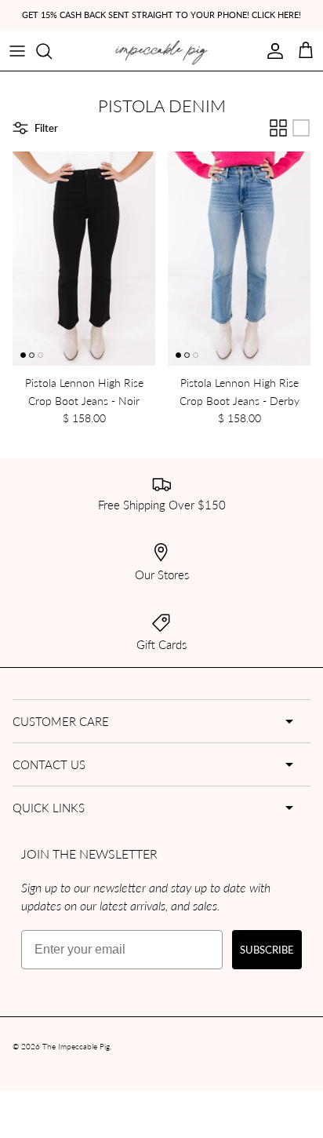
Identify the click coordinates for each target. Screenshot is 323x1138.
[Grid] (278, 128)
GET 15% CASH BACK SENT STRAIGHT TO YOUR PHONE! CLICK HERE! (161, 14)
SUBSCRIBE (267, 949)
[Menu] (17, 51)
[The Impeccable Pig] (162, 52)
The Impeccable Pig (76, 1046)
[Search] (51, 51)
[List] (301, 128)
